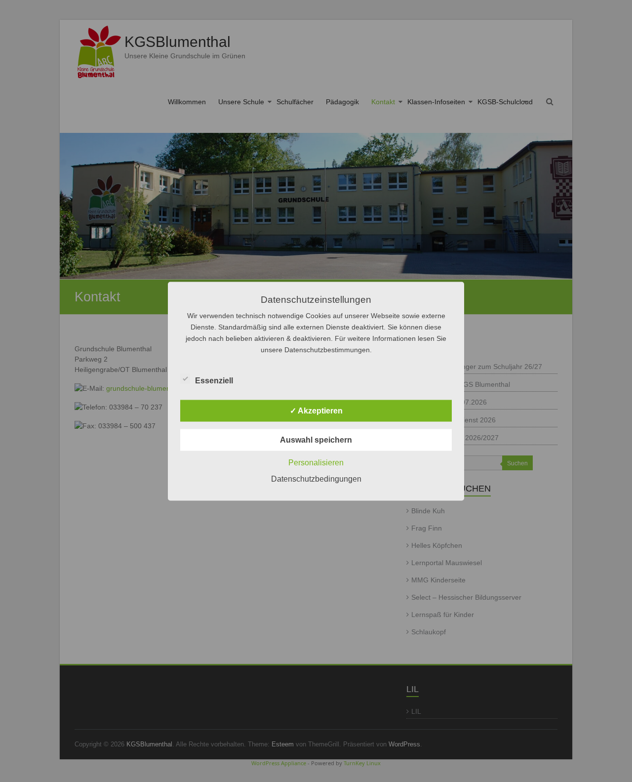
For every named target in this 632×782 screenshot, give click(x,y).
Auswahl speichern (316, 439)
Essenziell (214, 380)
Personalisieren (316, 462)
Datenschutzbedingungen (316, 478)
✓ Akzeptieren (316, 410)
